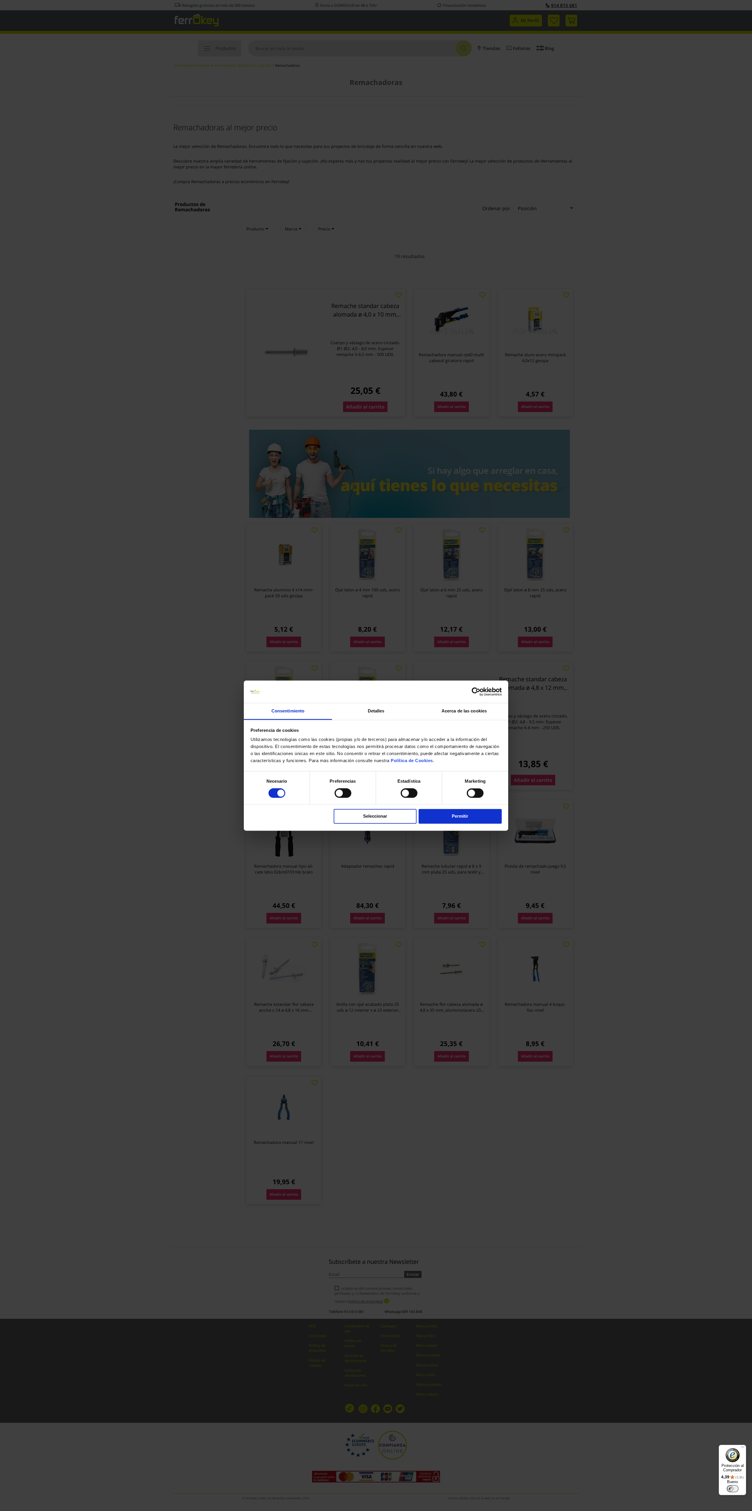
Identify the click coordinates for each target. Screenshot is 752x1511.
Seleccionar (375, 816)
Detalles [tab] (376, 711)
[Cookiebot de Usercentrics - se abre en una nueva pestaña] (476, 691)
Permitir (460, 816)
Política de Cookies (412, 760)
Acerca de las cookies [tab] (464, 711)
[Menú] (742, 1448)
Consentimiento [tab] (287, 711)
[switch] (343, 793)
